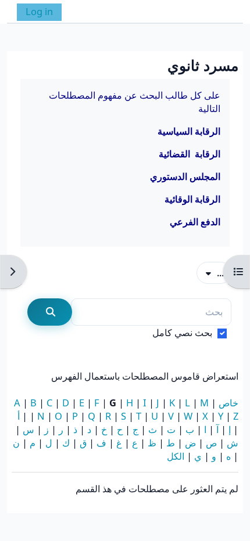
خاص (228, 402)
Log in (39, 11)
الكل (175, 456)
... (210, 272)
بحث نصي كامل (182, 332)
